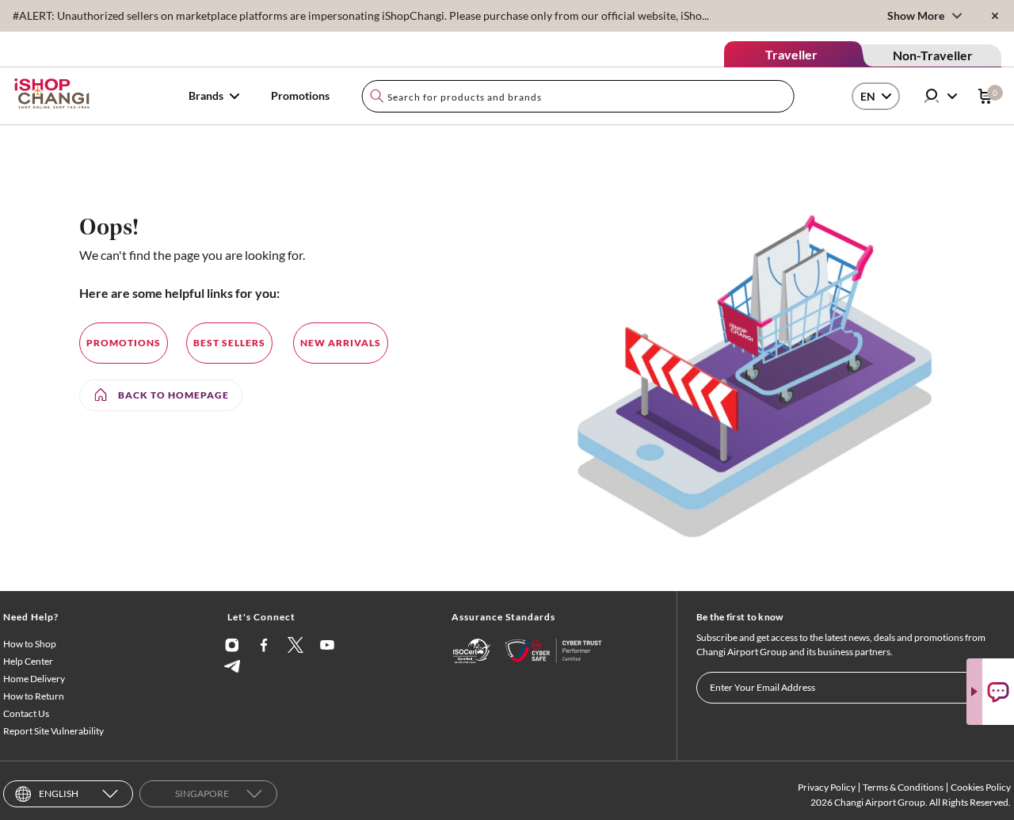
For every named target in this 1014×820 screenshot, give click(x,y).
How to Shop (29, 644)
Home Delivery (34, 679)
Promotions (300, 95)
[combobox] (578, 96)
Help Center (28, 661)
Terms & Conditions (903, 787)
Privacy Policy (827, 787)
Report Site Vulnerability (53, 731)
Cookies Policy (981, 787)
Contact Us (26, 713)
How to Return (33, 696)
